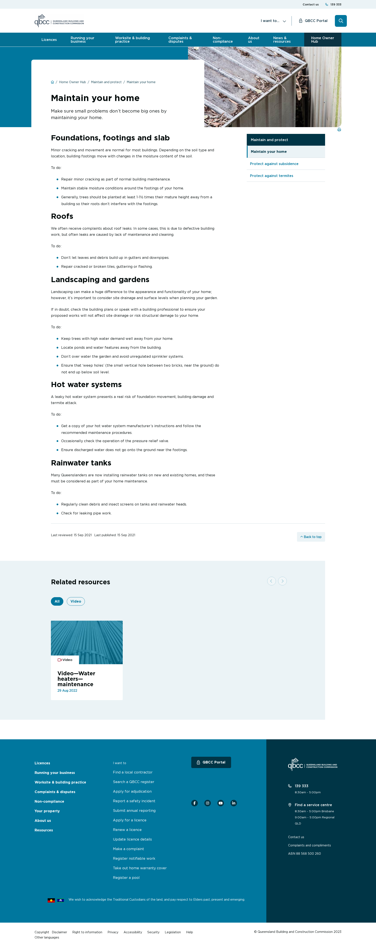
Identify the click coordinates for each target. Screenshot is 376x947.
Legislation (173, 932)
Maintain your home (269, 151)
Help (189, 932)
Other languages (47, 937)
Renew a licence (127, 829)
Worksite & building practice (132, 40)
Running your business (82, 40)
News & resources (282, 40)
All (57, 601)
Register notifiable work (134, 858)
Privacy (112, 932)
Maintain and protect (269, 140)
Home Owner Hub (322, 40)
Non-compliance (223, 40)
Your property (47, 811)
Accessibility (133, 932)
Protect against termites (271, 176)
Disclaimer (59, 932)
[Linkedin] (233, 803)
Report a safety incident (134, 801)
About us (253, 40)
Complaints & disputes (180, 40)
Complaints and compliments (309, 845)
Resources (44, 830)
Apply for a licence (129, 820)
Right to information (87, 932)
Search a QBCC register (133, 782)
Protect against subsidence (274, 164)
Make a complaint (128, 849)
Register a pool (126, 877)
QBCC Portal (316, 21)
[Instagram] (207, 803)
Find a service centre (313, 805)
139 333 (336, 4)
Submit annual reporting (134, 810)
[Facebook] (194, 803)
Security (153, 932)
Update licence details (132, 839)
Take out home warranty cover (140, 868)
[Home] (59, 20)
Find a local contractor (133, 772)
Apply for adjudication (132, 791)
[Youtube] (220, 803)
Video (75, 601)
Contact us (311, 4)
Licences (49, 39)
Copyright (42, 932)
